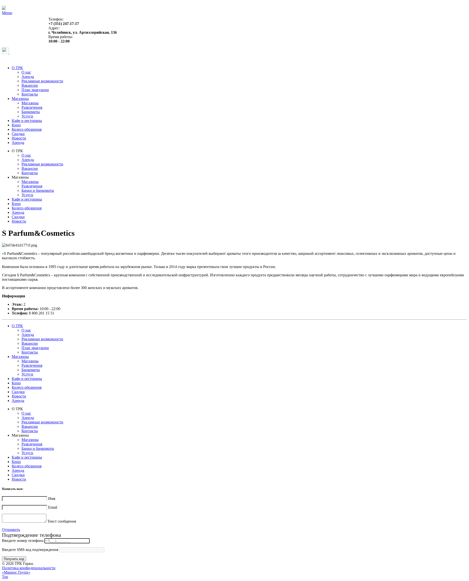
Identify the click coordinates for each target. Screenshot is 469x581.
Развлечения (31, 107)
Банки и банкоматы (37, 190)
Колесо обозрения (27, 129)
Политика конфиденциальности (28, 568)
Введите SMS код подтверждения (30, 550)
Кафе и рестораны (27, 120)
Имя (51, 498)
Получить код (14, 559)
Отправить (11, 529)
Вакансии (29, 85)
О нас (26, 72)
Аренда (27, 77)
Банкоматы (30, 112)
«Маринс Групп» (16, 572)
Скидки (18, 134)
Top (5, 577)
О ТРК (17, 68)
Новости (19, 138)
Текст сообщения (61, 521)
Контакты (29, 94)
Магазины (20, 99)
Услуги (27, 116)
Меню (7, 13)
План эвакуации (35, 90)
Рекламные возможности (42, 81)
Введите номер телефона (22, 540)
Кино (16, 125)
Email (52, 507)
